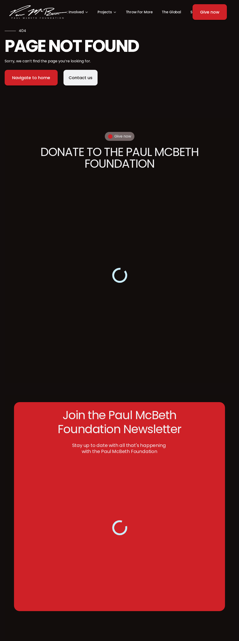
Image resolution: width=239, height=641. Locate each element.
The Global (171, 12)
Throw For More (139, 12)
